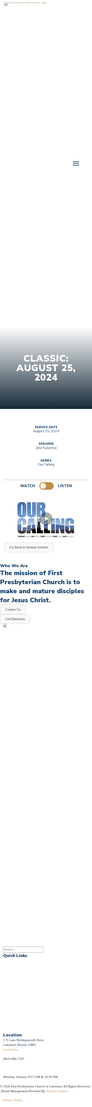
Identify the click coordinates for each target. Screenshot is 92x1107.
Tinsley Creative (57, 1091)
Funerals (9, 997)
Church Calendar (14, 969)
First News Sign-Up (18, 1023)
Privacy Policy (12, 1100)
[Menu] (76, 163)
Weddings (9, 988)
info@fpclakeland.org (18, 1068)
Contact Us (10, 1015)
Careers (8, 1006)
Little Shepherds (17, 1028)
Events (7, 960)
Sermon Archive (14, 979)
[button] (46, 518)
